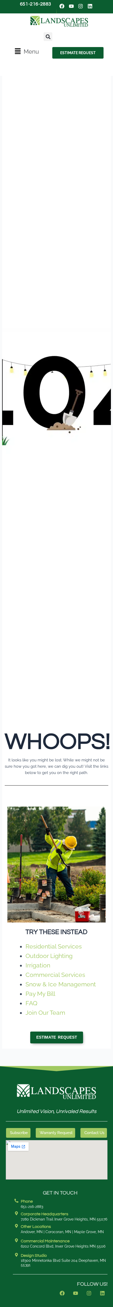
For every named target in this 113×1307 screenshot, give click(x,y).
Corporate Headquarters (44, 1214)
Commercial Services (55, 974)
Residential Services (53, 946)
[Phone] (16, 1201)
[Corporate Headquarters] (16, 1213)
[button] (26, 51)
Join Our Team (45, 1012)
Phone (27, 1201)
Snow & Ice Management (60, 984)
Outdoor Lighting (49, 955)
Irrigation (37, 965)
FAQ (31, 1003)
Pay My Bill (40, 993)
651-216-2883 (35, 4)
